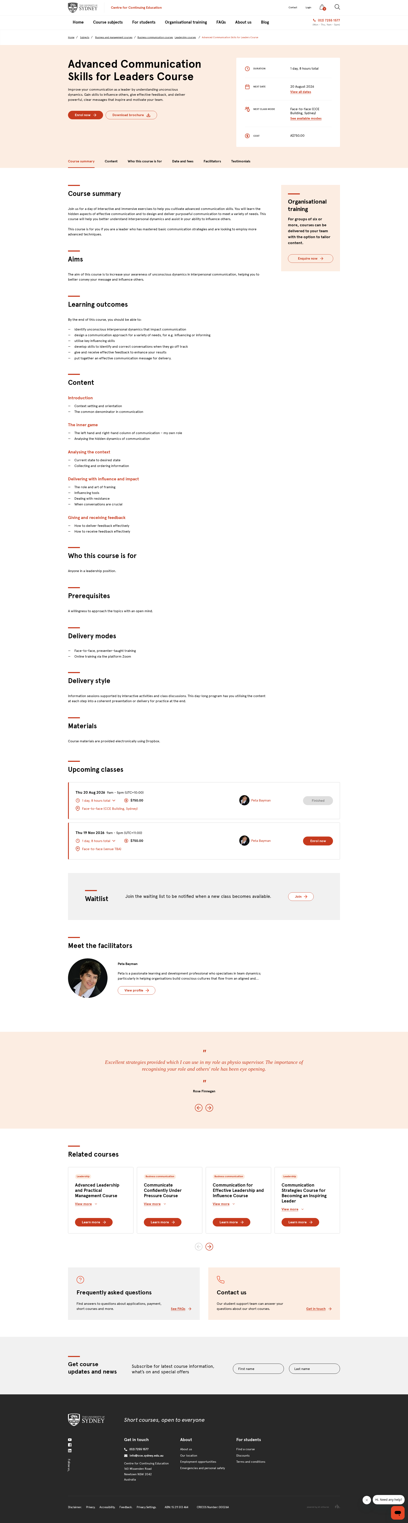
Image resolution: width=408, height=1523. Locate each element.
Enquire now (307, 258)
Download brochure (128, 115)
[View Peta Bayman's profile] (88, 978)
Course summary (81, 161)
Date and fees (182, 161)
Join (304, 896)
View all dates (300, 92)
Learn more (91, 1222)
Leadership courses (185, 37)
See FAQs (178, 1309)
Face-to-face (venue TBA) (101, 849)
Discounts (242, 1455)
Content (111, 161)
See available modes (306, 118)
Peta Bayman (127, 964)
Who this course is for (145, 161)
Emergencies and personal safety (202, 1468)
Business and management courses (113, 37)
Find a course (245, 1449)
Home (71, 37)
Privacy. (90, 1507)
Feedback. (125, 1507)
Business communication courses (155, 37)
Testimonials (240, 161)
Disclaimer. (75, 1507)
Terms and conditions (250, 1462)
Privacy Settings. (146, 1507)
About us (186, 1449)
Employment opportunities (198, 1462)
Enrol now (83, 115)
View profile (134, 990)
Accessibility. (107, 1507)
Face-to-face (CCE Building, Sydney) (110, 809)
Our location (188, 1455)
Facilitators (212, 161)
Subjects (84, 37)
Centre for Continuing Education (136, 8)
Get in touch (316, 1309)
